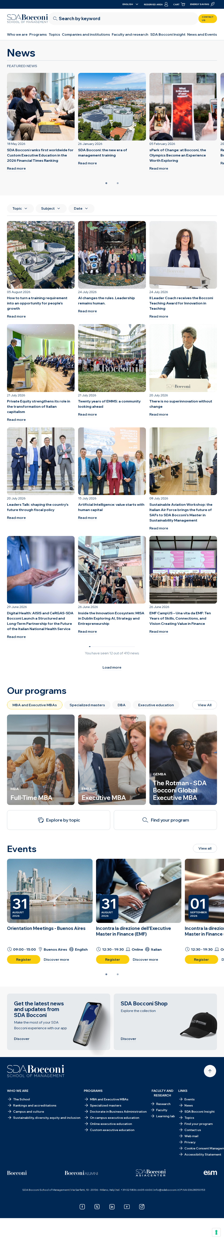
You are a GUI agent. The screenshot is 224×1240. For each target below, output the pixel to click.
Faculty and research (130, 34)
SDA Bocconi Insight (168, 34)
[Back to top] (210, 1071)
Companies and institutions (86, 34)
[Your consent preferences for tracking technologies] (216, 1232)
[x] (97, 1206)
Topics (54, 34)
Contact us (208, 19)
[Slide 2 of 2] (118, 183)
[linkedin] (112, 1206)
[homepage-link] (27, 18)
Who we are (17, 34)
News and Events (202, 34)
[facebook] (82, 1206)
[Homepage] (36, 1071)
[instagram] (141, 1206)
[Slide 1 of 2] (106, 183)
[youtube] (126, 1206)
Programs (38, 34)
